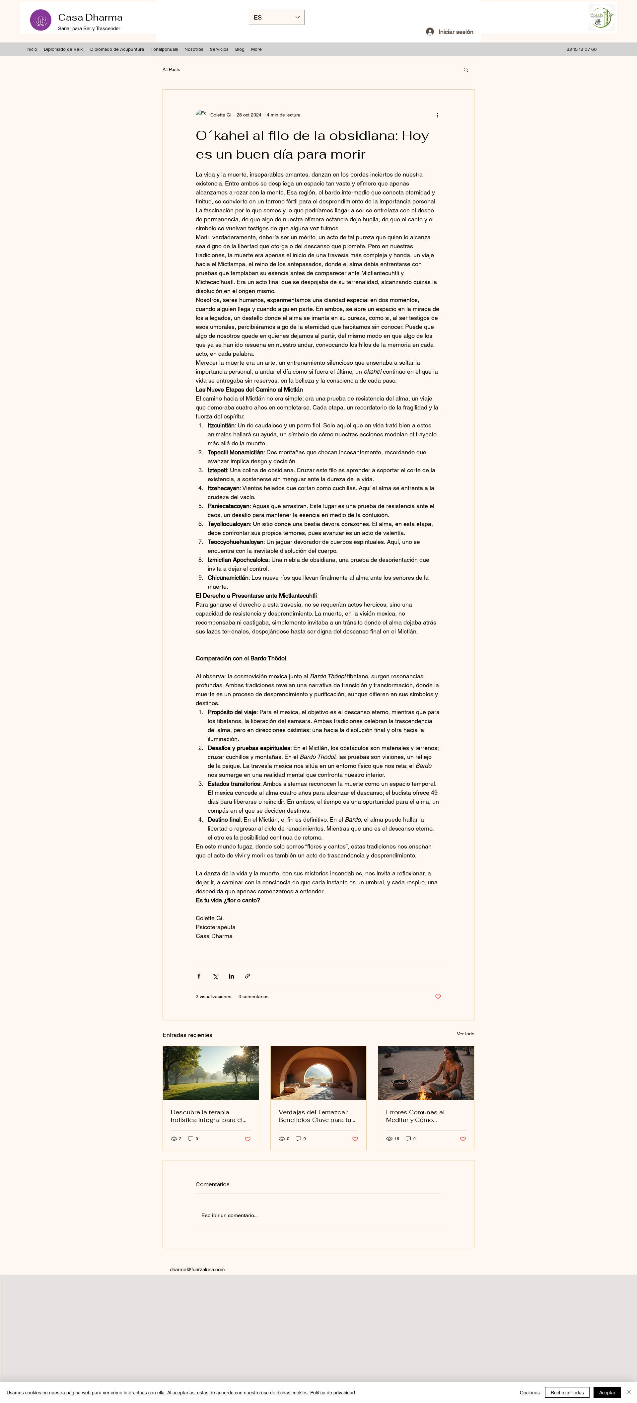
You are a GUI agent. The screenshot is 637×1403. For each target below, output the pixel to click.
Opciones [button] (530, 1392)
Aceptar (607, 1392)
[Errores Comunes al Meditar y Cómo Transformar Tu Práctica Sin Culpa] (426, 1073)
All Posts (171, 69)
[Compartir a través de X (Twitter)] (215, 976)
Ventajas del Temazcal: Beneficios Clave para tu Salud (315, 1116)
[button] (466, 69)
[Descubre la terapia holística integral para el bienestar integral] (211, 1073)
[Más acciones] (437, 115)
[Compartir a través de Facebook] (199, 976)
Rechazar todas (567, 1392)
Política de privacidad (332, 1392)
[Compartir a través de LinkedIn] (231, 976)
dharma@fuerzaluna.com (197, 1269)
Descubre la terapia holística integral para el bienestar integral (207, 1116)
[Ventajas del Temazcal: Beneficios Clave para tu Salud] (319, 1073)
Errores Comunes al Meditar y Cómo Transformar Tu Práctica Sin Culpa (421, 1116)
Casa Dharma (90, 17)
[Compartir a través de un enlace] (248, 976)
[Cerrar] (629, 1392)
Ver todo (465, 1033)
